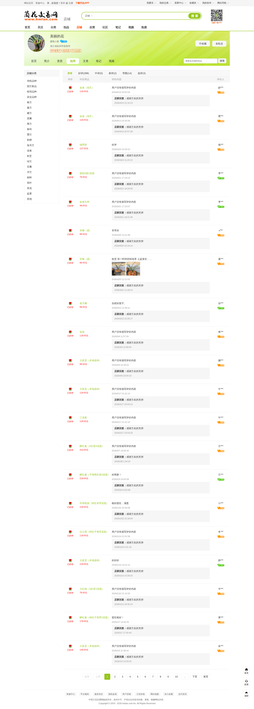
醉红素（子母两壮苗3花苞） (95, 474)
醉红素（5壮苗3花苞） (92, 446)
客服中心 (40, 3)
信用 (73, 61)
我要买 (150, 3)
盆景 (29, 193)
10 (176, 676)
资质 (60, 61)
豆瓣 (29, 166)
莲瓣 (29, 118)
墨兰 (29, 134)
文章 (85, 61)
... (185, 676)
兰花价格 (141, 694)
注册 (71, 3)
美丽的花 (57, 36)
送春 (29, 150)
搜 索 (194, 16)
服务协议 (99, 694)
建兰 (29, 113)
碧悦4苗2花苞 (87, 173)
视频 (131, 27)
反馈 (246, 684)
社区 (105, 27)
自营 (92, 27)
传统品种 (32, 80)
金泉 (82, 331)
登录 (62, 3)
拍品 (66, 27)
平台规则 (85, 694)
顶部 (246, 696)
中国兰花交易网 (40, 16)
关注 (40, 27)
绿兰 (29, 161)
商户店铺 (127, 694)
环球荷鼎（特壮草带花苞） (94, 503)
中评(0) (99, 73)
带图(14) (127, 73)
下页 (194, 676)
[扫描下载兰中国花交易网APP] (217, 24)
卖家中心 (179, 3)
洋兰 (29, 172)
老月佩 (83, 303)
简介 (47, 61)
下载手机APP (82, 3)
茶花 (29, 188)
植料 (29, 177)
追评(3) (142, 73)
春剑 (29, 129)
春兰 (29, 102)
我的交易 (163, 3)
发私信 (219, 43)
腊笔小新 (54, 41)
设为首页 (182, 694)
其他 (29, 199)
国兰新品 (32, 86)
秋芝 (29, 156)
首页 (27, 27)
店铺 (67, 19)
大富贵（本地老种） (90, 360)
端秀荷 (83, 144)
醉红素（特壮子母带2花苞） (95, 617)
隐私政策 (113, 694)
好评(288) (83, 73)
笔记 (118, 27)
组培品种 (32, 91)
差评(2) (113, 73)
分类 (53, 27)
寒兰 (29, 123)
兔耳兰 (30, 145)
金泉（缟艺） (87, 87)
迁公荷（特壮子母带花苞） (94, 531)
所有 (70, 73)
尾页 (205, 676)
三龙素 (83, 417)
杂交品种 (32, 97)
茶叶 (29, 182)
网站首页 (28, 3)
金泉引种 (84, 201)
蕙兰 (29, 107)
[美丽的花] (36, 51)
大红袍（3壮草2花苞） (92, 588)
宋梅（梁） (86, 230)
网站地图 (154, 694)
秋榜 (29, 139)
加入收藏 (168, 694)
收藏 (204, 43)
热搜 (144, 27)
